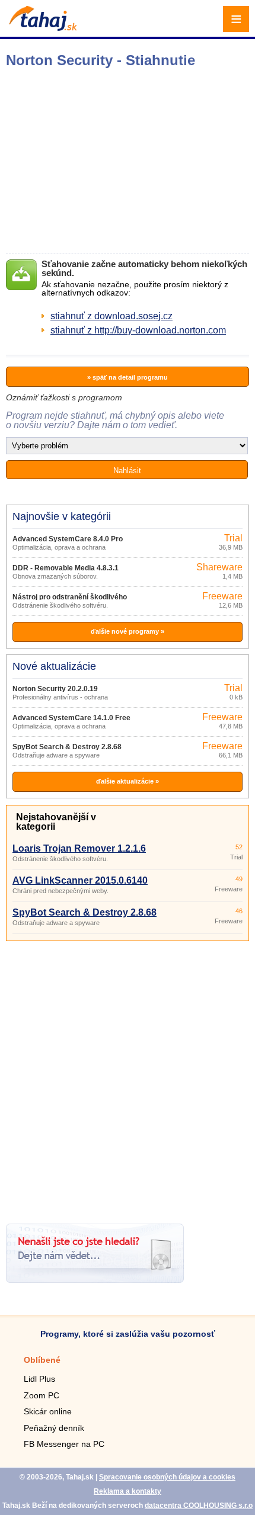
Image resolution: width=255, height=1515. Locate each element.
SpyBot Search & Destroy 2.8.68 (67, 747)
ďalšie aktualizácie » (127, 781)
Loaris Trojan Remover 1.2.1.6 (79, 848)
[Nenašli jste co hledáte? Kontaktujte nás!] (95, 1280)
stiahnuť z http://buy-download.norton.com (138, 330)
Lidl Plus (39, 1379)
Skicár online (48, 1411)
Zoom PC (41, 1395)
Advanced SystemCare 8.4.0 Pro (67, 539)
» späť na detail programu (127, 377)
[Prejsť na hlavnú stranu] (41, 28)
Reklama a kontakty (127, 1491)
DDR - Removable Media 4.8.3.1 (65, 568)
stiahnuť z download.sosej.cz (111, 316)
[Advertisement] (127, 1078)
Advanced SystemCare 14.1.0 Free (71, 718)
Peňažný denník (54, 1428)
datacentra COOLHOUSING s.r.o (199, 1505)
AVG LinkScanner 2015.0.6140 (80, 880)
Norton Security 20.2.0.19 (55, 689)
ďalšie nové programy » (127, 631)
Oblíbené (42, 1360)
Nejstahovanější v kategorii (56, 822)
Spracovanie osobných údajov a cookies (167, 1477)
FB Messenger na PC (64, 1444)
